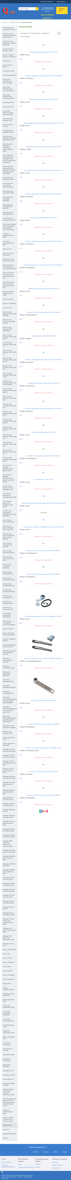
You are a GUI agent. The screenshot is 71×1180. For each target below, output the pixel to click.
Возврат (37, 1164)
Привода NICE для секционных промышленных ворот (8, 921)
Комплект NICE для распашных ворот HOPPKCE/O (43, 383)
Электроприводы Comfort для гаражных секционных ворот (9, 1091)
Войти (20, 1164)
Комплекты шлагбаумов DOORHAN (6, 673)
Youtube (64, 1152)
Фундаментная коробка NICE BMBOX (43, 336)
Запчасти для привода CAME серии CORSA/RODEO (9, 382)
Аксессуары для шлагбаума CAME (8, 192)
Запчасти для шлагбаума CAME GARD (8, 558)
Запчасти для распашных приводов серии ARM (9, 495)
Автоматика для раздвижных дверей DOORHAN (9, 43)
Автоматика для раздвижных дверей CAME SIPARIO (9, 35)
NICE (21, 59)
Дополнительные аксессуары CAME (8, 260)
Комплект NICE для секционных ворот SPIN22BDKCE (43, 795)
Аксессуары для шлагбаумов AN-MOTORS (8, 206)
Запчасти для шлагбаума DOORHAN (7, 566)
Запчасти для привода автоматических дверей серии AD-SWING (8, 478)
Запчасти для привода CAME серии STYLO (9, 428)
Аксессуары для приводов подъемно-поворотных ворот (9, 138)
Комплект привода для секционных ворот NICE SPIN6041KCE (43, 265)
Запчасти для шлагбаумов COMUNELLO (7, 615)
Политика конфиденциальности (8, 1166)
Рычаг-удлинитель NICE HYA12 (43, 479)
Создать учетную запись (26, 1167)
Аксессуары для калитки (8, 125)
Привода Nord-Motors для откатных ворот (9, 930)
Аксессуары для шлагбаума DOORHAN (8, 198)
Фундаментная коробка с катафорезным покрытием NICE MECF (43, 527)
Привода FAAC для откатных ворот (8, 878)
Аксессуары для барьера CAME (8, 119)
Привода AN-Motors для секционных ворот (9, 791)
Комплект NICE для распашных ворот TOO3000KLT (43, 724)
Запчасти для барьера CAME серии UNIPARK (9, 313)
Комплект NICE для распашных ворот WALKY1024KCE (43, 456)
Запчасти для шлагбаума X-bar (8, 608)
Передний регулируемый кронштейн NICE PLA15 (43, 288)
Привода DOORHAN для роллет (9, 865)
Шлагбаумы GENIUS (9, 1075)
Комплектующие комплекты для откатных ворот (8, 1119)
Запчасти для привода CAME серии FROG (9, 413)
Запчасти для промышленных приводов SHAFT (8, 487)
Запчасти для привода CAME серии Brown (9, 359)
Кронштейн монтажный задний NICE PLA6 (43, 52)
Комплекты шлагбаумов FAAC (8, 680)
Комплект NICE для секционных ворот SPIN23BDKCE (43, 574)
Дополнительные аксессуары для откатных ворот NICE (9, 266)
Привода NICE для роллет (8, 908)
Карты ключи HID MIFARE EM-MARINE (9, 634)
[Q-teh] (9, 11)
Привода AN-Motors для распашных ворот (9, 784)
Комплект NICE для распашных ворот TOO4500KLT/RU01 (43, 748)
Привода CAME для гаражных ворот (9, 804)
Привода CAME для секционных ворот (9, 836)
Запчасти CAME (8, 299)
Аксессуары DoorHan (9, 75)
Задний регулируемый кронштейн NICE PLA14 (43, 99)
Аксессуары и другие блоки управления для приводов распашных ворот (9, 226)
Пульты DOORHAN (8, 962)
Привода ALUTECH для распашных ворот (8, 770)
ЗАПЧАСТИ (6, 1129)
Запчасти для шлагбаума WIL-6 (8, 602)
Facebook (35, 1152)
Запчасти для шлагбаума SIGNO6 (9, 590)
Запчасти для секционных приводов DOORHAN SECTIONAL (9, 513)
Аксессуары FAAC (8, 102)
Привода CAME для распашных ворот (9, 830)
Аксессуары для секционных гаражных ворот (8, 185)
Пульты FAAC (7, 966)
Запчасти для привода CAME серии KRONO (9, 421)
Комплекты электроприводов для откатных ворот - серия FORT (10, 709)
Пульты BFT (6, 954)
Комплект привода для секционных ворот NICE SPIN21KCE (43, 408)
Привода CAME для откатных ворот (9, 816)
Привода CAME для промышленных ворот (9, 823)
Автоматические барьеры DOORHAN (9, 55)
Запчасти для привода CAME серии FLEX (9, 398)
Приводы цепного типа (8, 944)
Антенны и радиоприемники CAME (8, 235)
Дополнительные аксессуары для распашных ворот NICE (8, 275)
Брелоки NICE (7, 249)
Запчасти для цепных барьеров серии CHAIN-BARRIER (8, 536)
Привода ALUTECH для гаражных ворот (9, 750)
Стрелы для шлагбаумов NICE (8, 1020)
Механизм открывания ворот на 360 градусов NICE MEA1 (43, 616)
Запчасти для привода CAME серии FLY (9, 405)
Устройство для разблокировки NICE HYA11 (43, 218)
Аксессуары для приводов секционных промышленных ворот (8, 147)
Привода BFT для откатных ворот (8, 798)
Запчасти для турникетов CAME (8, 521)
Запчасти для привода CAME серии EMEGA (9, 390)
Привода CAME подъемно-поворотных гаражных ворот (8, 843)
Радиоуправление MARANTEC (8, 994)
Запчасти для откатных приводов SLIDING (9, 321)
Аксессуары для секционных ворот (9, 178)
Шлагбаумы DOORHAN (6, 1065)
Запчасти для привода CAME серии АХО (9, 444)
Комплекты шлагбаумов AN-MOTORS (8, 660)
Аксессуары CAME (8, 71)
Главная (4, 22)
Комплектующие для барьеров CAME (9, 645)
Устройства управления (6, 1043)
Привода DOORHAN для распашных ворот (9, 858)
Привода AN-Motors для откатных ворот (9, 777)
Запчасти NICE (7, 308)
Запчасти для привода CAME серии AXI (9, 352)
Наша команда (6, 1162)
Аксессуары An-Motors (8, 66)
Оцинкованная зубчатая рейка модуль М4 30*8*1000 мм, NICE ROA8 (43, 503)
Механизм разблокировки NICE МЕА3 (43, 432)
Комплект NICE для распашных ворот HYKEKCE (44, 771)
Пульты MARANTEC (9, 979)
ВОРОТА (5, 1138)
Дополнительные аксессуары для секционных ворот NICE (9, 284)
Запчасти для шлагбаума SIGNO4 (9, 584)
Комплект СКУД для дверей (9, 640)
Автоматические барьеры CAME (8, 50)
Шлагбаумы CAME (8, 1054)
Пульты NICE (7, 983)
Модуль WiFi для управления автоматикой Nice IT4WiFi (43, 147)
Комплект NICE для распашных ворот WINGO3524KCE (44, 550)
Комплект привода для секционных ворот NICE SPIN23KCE (43, 76)
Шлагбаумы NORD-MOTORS (9, 1084)
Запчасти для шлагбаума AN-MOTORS (7, 545)
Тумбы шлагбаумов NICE (9, 1037)
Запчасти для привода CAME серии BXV (9, 367)
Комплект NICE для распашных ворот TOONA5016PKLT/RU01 (43, 658)
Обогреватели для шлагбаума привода (9, 726)
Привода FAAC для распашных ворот (8, 884)
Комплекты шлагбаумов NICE (8, 692)
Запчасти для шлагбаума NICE (8, 573)
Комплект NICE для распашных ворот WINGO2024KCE (44, 312)
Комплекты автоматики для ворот (8, 1111)
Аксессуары (6, 61)
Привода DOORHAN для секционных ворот (9, 871)
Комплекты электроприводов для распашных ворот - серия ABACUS (10, 718)
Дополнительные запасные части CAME (8, 293)
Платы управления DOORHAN (9, 744)
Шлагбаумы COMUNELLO (7, 1059)
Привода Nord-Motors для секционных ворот (9, 937)
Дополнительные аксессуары (8, 254)
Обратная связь (57, 1165)
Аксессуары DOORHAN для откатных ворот (8, 81)
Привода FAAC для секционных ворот (9, 890)
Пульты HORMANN (9, 975)
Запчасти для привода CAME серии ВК (9, 451)
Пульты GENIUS (8, 971)
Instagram (46, 1152)
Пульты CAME (7, 958)
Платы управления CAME (9, 738)
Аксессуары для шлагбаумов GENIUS (9, 219)
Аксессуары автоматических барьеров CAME (8, 112)
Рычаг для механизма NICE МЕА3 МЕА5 (43, 700)
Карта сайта (56, 1168)
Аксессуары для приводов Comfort (8, 131)
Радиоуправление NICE (8, 1000)
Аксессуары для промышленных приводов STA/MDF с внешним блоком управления (9, 169)
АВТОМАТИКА (14, 22)
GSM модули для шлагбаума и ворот (9, 28)
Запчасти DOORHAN (9, 303)
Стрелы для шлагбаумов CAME (8, 1006)
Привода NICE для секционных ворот (9, 914)
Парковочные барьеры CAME (7, 732)
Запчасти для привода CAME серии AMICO (9, 336)
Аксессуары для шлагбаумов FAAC (8, 213)
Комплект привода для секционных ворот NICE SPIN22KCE (43, 359)
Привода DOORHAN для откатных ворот (9, 851)
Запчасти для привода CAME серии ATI (9, 344)
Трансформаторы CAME (8, 1026)
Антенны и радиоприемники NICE (8, 243)
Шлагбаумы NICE (8, 1079)
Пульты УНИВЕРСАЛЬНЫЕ (8, 988)
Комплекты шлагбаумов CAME (8, 667)
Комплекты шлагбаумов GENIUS (9, 686)
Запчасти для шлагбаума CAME (8, 551)
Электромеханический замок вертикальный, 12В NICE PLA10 (43, 170)
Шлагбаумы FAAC (8, 1071)
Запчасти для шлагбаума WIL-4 (8, 596)
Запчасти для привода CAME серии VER (9, 436)
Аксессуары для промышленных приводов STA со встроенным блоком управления (9, 158)
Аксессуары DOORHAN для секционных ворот (9, 96)
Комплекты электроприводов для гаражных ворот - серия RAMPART (10, 700)
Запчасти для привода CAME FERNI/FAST (7, 329)
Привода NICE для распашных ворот (8, 902)
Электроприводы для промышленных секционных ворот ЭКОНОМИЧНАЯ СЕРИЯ (9, 1102)
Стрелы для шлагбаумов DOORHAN (6, 1013)
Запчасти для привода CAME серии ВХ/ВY (9, 459)
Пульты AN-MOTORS (9, 949)
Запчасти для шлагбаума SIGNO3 (9, 579)
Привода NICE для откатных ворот (8, 896)
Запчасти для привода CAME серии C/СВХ (9, 375)
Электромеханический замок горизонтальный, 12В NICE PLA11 (44, 123)
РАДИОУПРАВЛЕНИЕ (9, 1134)
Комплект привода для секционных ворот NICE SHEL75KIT (43, 194)
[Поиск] (37, 8)
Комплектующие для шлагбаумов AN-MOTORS (9, 652)
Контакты (55, 1162)
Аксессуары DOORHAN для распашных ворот (8, 88)
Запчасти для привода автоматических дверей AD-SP (8, 467)
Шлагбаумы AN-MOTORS (8, 1049)
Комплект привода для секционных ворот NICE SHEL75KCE (43, 241)
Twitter (55, 1152)
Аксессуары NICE (8, 107)
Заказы (37, 1167)
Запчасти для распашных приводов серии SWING (8, 503)
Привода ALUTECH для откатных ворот (9, 756)
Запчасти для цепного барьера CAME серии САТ (8, 527)
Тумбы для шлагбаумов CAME (8, 1032)
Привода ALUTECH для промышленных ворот (9, 763)
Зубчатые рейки (8, 629)
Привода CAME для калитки (9, 810)
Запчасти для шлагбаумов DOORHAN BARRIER (9, 622)
